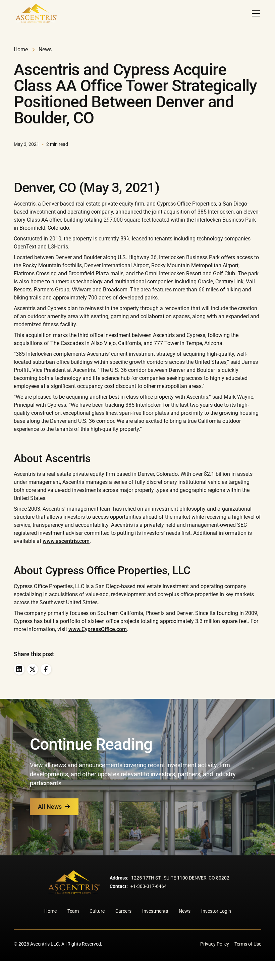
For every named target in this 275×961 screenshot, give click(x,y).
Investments (155, 911)
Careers (123, 911)
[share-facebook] (46, 669)
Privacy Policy (214, 944)
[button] (254, 13)
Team (73, 911)
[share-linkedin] (19, 669)
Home (50, 911)
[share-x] (32, 669)
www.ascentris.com (66, 541)
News (184, 911)
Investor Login (216, 911)
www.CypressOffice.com (97, 629)
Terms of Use (247, 944)
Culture (97, 911)
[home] (36, 13)
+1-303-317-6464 (148, 886)
